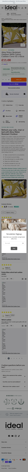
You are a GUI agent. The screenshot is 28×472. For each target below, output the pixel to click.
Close (14, 248)
